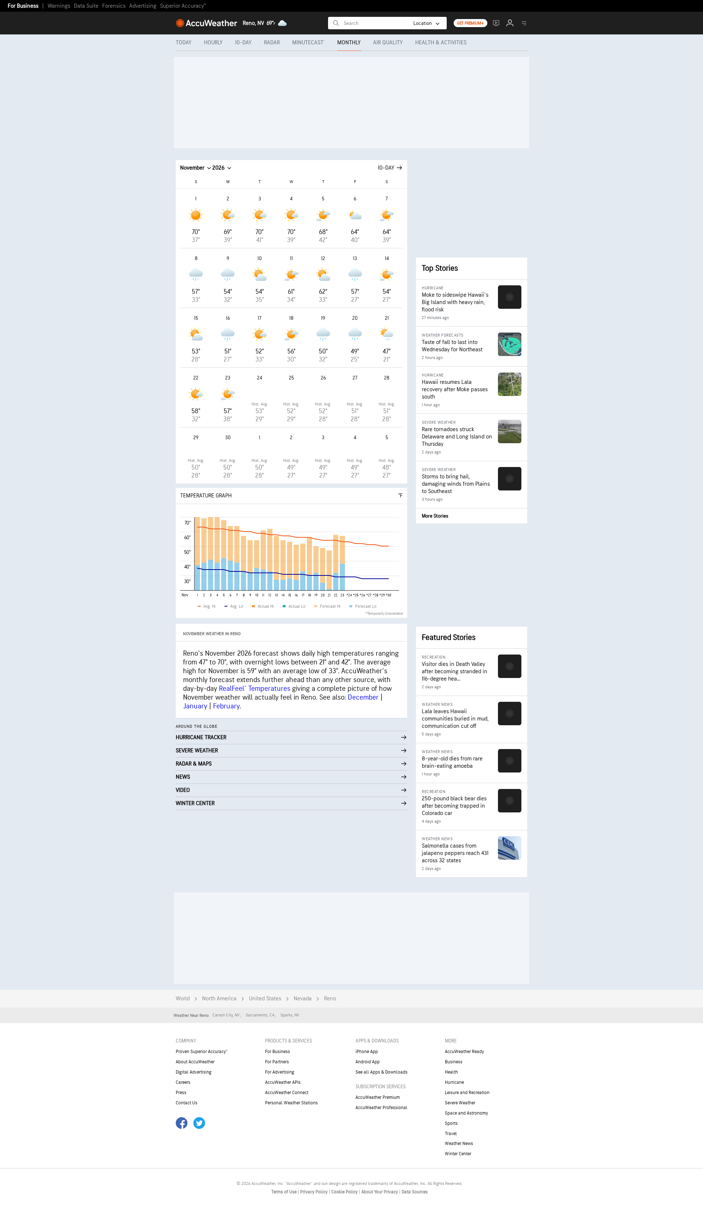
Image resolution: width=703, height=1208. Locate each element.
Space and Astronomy (466, 1113)
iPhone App (367, 1052)
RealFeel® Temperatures (254, 688)
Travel (451, 1134)
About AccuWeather (195, 1062)
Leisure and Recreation (467, 1093)
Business (453, 1062)
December (363, 697)
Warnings (59, 6)
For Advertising (279, 1072)
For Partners (277, 1062)
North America (219, 998)
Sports (451, 1123)
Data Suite (86, 6)
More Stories (435, 516)
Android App (368, 1062)
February (226, 706)
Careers (183, 1082)
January (195, 706)
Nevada (303, 998)
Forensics (114, 6)
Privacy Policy (314, 1192)
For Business (23, 6)
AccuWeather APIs (283, 1082)
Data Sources (415, 1192)
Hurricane (454, 1082)
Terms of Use (284, 1192)
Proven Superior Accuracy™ (201, 1052)
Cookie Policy (345, 1192)
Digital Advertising (194, 1072)
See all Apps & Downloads (382, 1072)
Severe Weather (460, 1103)
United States (265, 998)
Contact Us (186, 1103)
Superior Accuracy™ (183, 6)
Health (451, 1072)
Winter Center (458, 1154)
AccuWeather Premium (378, 1097)
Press (181, 1093)
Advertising (142, 6)
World (183, 998)
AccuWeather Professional (382, 1108)
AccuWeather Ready (464, 1052)
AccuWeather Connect (286, 1093)
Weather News (459, 1143)
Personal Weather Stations (291, 1103)
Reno (330, 998)
